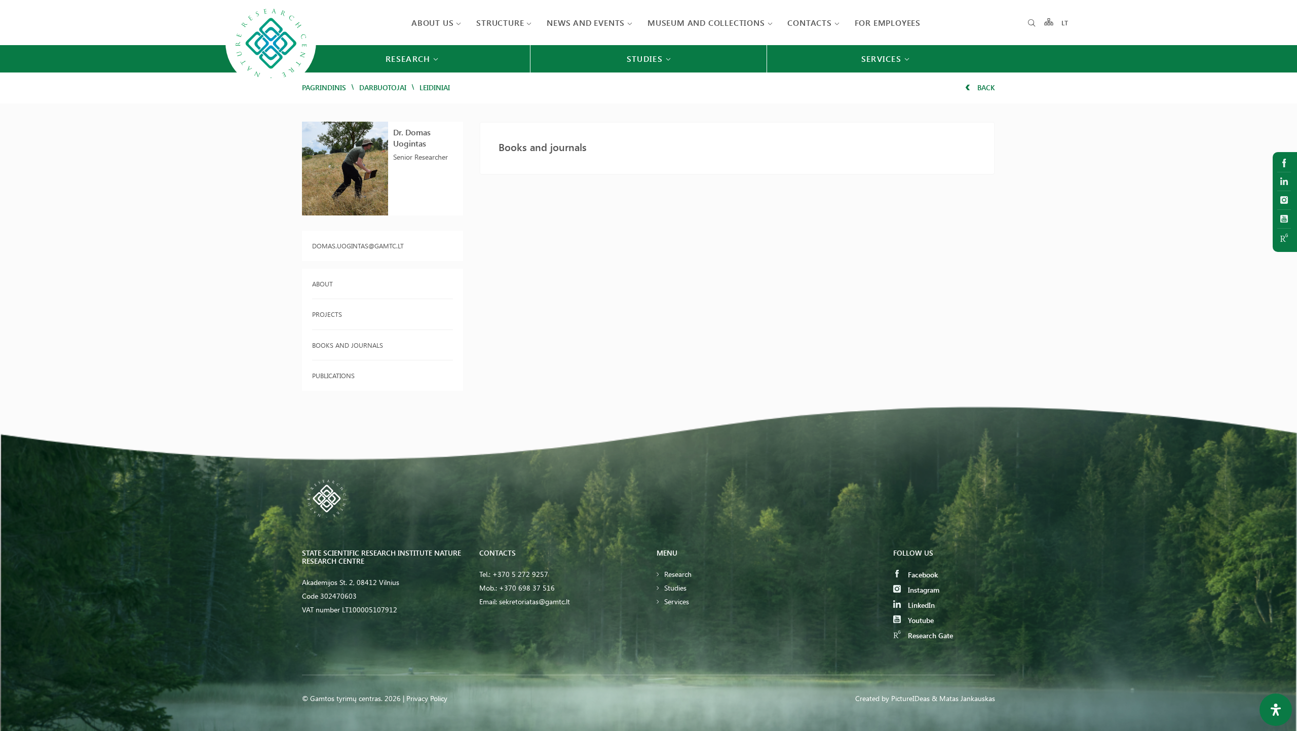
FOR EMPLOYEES (888, 22)
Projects (327, 314)
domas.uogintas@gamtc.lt (358, 245)
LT (1065, 22)
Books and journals (347, 345)
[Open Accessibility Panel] (1276, 709)
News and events (586, 22)
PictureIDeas (910, 698)
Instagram (922, 590)
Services (676, 601)
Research (678, 574)
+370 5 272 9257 (520, 574)
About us (432, 22)
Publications (333, 375)
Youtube (920, 620)
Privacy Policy (426, 698)
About (322, 283)
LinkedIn (920, 605)
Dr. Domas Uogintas (412, 138)
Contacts (809, 22)
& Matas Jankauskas (963, 698)
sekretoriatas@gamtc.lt (534, 601)
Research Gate (929, 635)
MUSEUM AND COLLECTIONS (706, 22)
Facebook (922, 574)
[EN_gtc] (270, 87)
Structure (500, 22)
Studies (675, 588)
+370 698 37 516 (527, 588)
